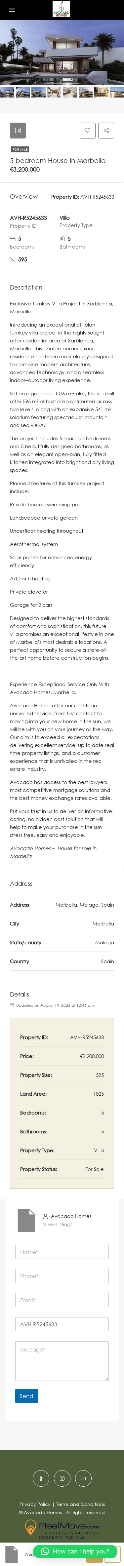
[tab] (18, 130)
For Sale (20, 149)
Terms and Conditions (80, 1504)
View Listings (57, 1224)
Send (26, 1395)
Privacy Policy (35, 1504)
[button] (75, 1551)
